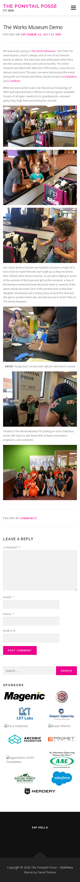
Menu (73, 7)
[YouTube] (50, 838)
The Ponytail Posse (30, 6)
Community (28, 518)
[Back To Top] (40, 858)
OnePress (66, 867)
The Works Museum (43, 51)
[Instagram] (40, 838)
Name (8, 597)
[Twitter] (20, 838)
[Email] (60, 838)
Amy (58, 34)
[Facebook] (30, 838)
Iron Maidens (69, 76)
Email (9, 614)
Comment (12, 547)
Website (9, 631)
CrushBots (14, 81)
